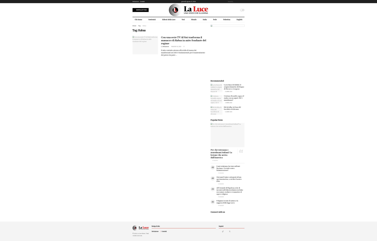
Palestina (226, 20)
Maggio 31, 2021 (176, 46)
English (239, 20)
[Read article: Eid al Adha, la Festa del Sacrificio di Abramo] (216, 110)
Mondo (193, 20)
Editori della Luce (168, 20)
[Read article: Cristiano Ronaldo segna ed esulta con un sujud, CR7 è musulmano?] (216, 99)
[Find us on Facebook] (226, 231)
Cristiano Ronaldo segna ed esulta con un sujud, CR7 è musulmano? (234, 98)
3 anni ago (228, 102)
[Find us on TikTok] (223, 231)
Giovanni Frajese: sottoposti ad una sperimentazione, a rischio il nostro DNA (229, 179)
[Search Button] (243, 1)
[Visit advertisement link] (227, 50)
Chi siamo (138, 20)
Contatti (142, 1)
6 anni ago (228, 91)
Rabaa (144, 25)
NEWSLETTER (141, 10)
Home (134, 25)
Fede (215, 20)
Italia (205, 20)
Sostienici (152, 20)
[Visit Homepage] (188, 10)
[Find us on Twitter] (230, 231)
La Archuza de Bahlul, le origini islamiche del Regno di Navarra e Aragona (234, 87)
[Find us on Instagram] (219, 231)
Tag (139, 25)
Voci (183, 20)
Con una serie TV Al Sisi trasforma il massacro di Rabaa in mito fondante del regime (183, 40)
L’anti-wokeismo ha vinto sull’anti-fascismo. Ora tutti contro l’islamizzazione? (228, 168)
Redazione (136, 1)
